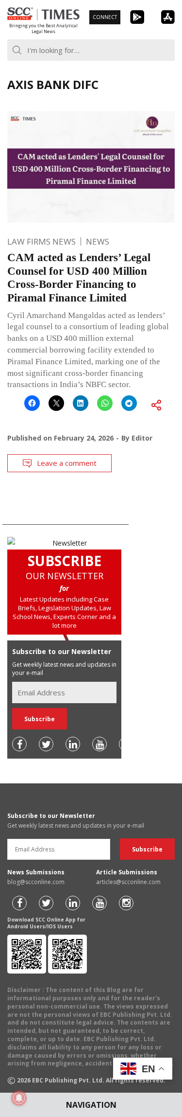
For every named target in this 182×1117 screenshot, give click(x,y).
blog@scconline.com (36, 882)
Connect (105, 17)
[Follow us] (19, 744)
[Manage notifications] (19, 1098)
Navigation (91, 1104)
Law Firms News (41, 241)
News (97, 241)
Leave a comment (67, 463)
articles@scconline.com (128, 882)
